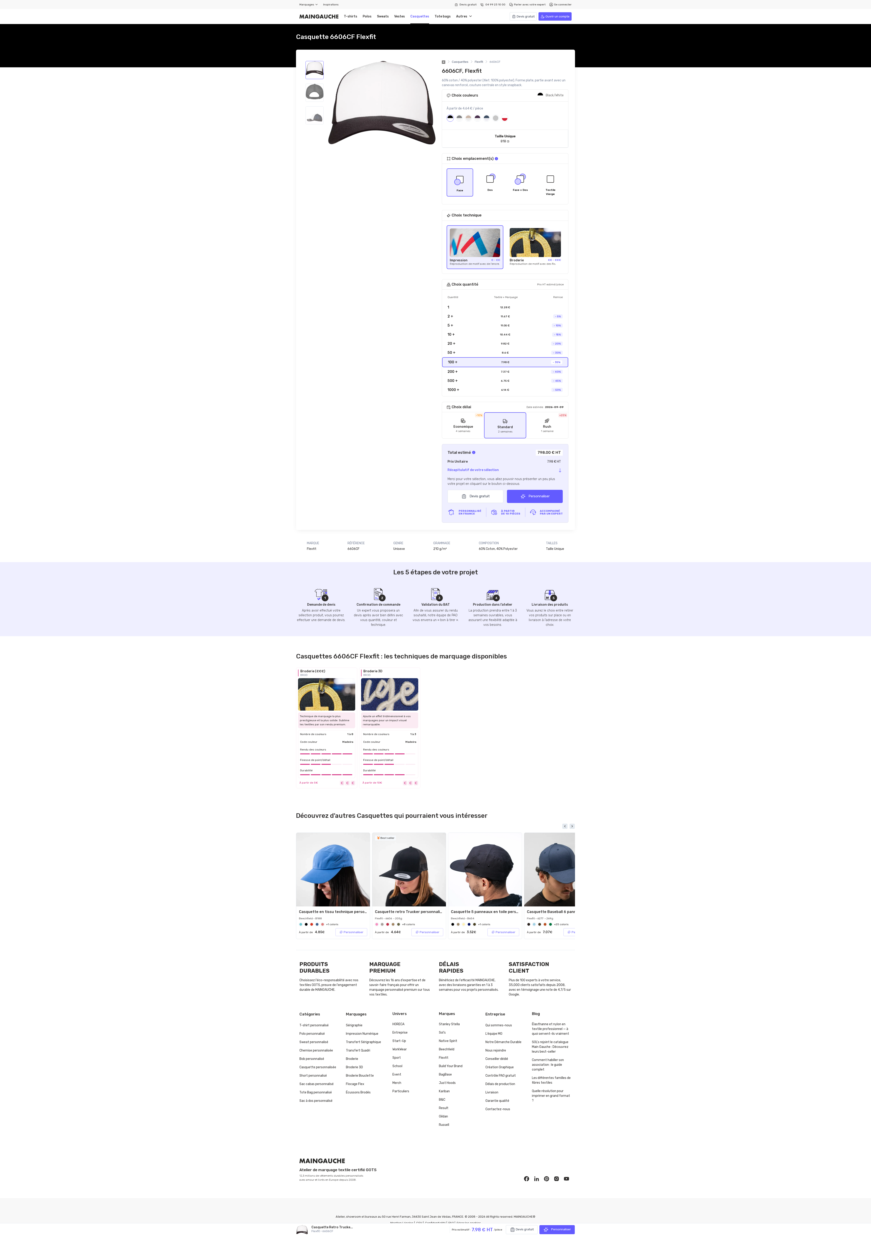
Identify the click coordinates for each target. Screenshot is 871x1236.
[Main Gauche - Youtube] (566, 1178)
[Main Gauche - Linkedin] (536, 1178)
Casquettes (419, 16)
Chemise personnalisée (316, 1050)
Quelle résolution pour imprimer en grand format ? (551, 1095)
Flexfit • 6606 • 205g (388, 918)
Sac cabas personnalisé (316, 1084)
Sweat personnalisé (313, 1042)
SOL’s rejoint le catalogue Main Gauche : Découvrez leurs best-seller (550, 1047)
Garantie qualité (497, 1101)
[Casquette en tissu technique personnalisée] (333, 869)
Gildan (443, 1116)
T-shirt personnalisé (314, 1025)
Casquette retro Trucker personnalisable (412, 912)
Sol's (442, 1032)
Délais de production (500, 1084)
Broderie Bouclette (360, 1076)
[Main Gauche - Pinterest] (546, 1178)
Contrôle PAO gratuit (500, 1076)
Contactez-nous (497, 1109)
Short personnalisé (313, 1076)
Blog (536, 1013)
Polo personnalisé (312, 1034)
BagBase (445, 1074)
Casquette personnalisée (317, 1067)
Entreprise (400, 1032)
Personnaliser (539, 496)
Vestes (399, 16)
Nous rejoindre (495, 1050)
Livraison (491, 1092)
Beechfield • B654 (462, 918)
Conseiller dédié (496, 1059)
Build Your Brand (450, 1066)
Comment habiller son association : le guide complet (548, 1064)
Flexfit (479, 61)
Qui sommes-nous (498, 1025)
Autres (462, 16)
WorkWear (399, 1049)
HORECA (398, 1024)
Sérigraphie (354, 1025)
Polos (367, 16)
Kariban (444, 1091)
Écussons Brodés (358, 1092)
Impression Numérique (362, 1034)
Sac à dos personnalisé (316, 1101)
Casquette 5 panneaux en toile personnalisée (492, 912)
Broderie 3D (354, 1067)
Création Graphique (499, 1067)
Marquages (307, 4)
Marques (447, 1013)
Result (443, 1108)
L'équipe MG (493, 1034)
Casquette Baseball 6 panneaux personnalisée (569, 912)
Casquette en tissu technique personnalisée (339, 912)
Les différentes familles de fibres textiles (551, 1080)
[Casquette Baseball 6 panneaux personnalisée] (561, 869)
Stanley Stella (449, 1024)
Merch (396, 1083)
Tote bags (443, 16)
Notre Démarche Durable (503, 1042)
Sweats (383, 16)
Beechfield (446, 1049)
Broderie (352, 1059)
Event (396, 1074)
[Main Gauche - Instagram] (556, 1178)
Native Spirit (448, 1041)
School (397, 1066)
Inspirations (331, 4)
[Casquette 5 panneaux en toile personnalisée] (485, 869)
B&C (442, 1100)
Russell (444, 1125)
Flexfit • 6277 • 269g (540, 918)
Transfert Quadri (358, 1050)
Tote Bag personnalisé (315, 1092)
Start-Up (399, 1041)
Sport (396, 1058)
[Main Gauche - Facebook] (527, 1178)
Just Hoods (447, 1083)
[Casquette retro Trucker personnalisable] (409, 869)
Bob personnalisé (311, 1059)
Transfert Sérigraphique (363, 1042)
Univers (399, 1013)
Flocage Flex (355, 1084)
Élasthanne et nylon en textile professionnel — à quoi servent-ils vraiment (550, 1029)
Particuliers (400, 1091)
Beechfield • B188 (310, 918)
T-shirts (350, 16)
